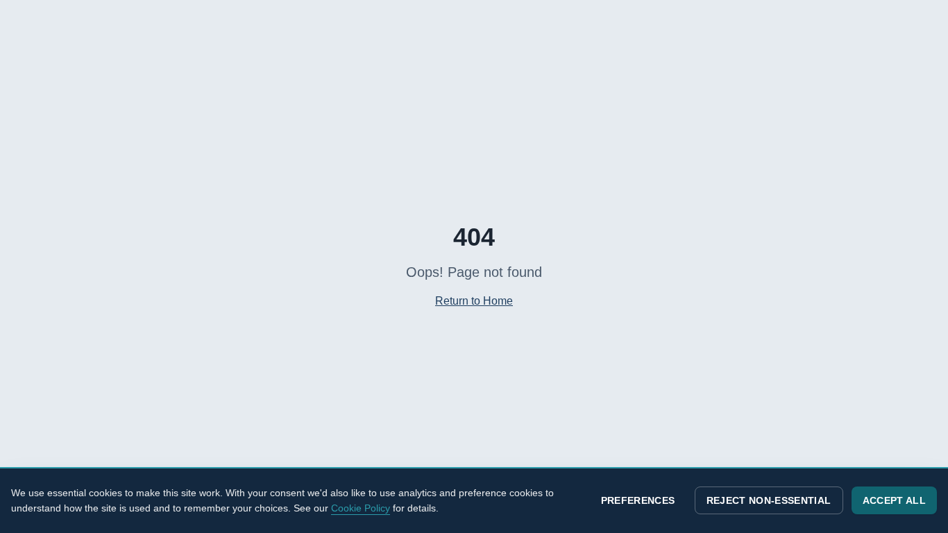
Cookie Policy (360, 508)
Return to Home (474, 301)
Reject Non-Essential (768, 500)
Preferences (638, 500)
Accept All (894, 500)
